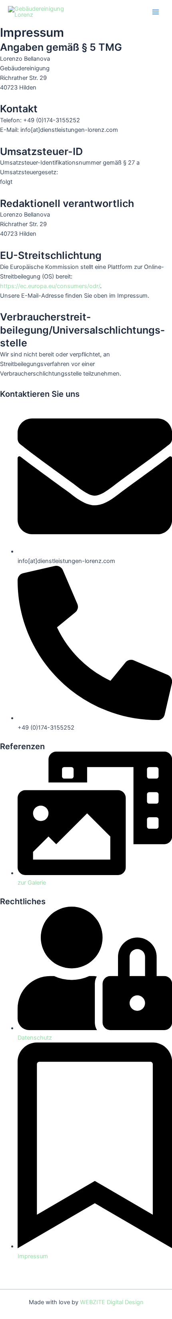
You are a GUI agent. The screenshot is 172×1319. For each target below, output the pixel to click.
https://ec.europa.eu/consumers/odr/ (50, 286)
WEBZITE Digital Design (112, 1302)
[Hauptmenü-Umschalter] (155, 12)
